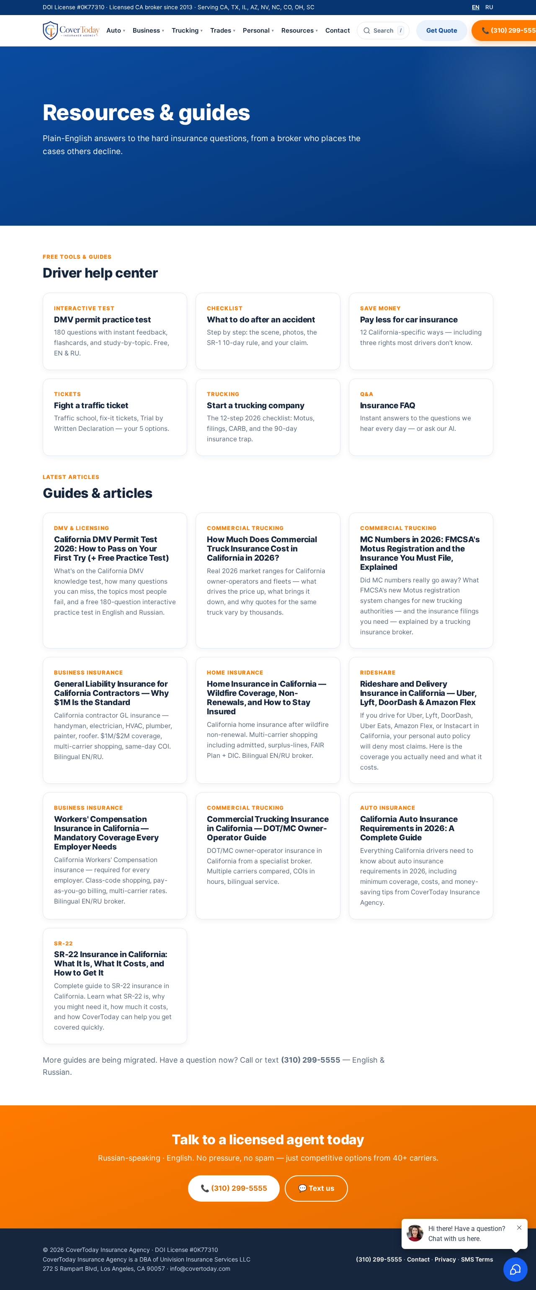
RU (489, 7)
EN (475, 7)
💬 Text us (316, 1188)
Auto (115, 30)
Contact (337, 30)
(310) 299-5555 (379, 1259)
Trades (222, 30)
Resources (299, 30)
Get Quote (441, 30)
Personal (258, 30)
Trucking (187, 30)
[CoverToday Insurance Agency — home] (71, 30)
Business (148, 30)
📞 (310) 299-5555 (234, 1188)
